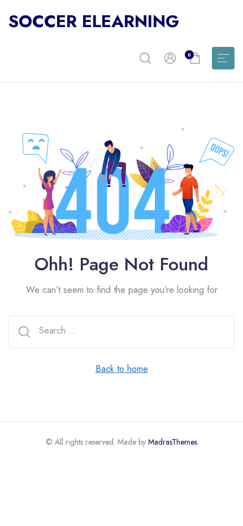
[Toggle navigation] (223, 58)
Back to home (122, 368)
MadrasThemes (172, 442)
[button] (145, 58)
